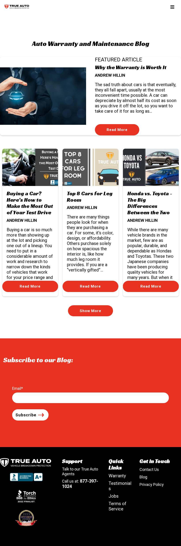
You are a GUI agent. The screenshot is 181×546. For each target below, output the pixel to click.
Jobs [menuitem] (114, 496)
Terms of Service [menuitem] (117, 506)
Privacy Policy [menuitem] (152, 484)
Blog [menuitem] (143, 477)
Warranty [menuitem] (117, 475)
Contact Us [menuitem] (149, 469)
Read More (117, 129)
